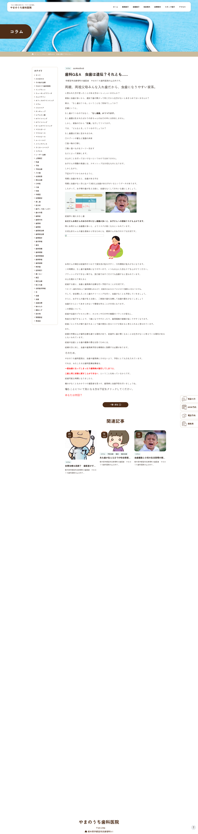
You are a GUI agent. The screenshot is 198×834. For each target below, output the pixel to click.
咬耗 (37, 190)
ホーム (36, 54)
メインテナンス (41, 143)
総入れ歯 (39, 284)
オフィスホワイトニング (45, 100)
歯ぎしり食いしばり (43, 209)
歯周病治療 (40, 230)
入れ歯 (38, 172)
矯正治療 (39, 281)
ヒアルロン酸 (41, 115)
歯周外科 (39, 219)
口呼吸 (38, 183)
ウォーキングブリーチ (44, 93)
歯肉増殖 (39, 252)
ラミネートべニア (42, 147)
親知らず (39, 310)
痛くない (39, 274)
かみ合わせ (40, 78)
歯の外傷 (39, 212)
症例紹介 (39, 270)
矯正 (37, 277)
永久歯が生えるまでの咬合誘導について (115, 457)
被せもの (39, 306)
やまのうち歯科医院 (21, 7)
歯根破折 (39, 237)
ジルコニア (40, 107)
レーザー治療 (41, 154)
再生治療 (39, 180)
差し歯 (38, 201)
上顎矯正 (39, 158)
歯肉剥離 (39, 248)
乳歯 (37, 162)
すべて (38, 75)
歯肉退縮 (39, 263)
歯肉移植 (39, 259)
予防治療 (39, 169)
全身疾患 (39, 176)
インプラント (41, 89)
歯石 (37, 245)
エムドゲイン (41, 97)
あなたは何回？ (73, 395)
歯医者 (38, 216)
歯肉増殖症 (40, 255)
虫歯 (37, 295)
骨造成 (38, 321)
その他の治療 (41, 82)
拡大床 (38, 205)
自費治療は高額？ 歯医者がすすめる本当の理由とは (80, 465)
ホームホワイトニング (44, 125)
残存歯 (38, 266)
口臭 (37, 187)
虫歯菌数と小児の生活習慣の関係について (149, 457)
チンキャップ (41, 111)
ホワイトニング (41, 118)
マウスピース (41, 133)
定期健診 (39, 198)
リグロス (39, 151)
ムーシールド (41, 140)
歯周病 (38, 223)
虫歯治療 (39, 302)
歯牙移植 (39, 241)
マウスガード (41, 129)
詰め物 (38, 313)
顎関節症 (39, 317)
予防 (37, 165)
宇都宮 (38, 194)
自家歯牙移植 (41, 288)
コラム (43, 54)
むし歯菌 (96, 113)
